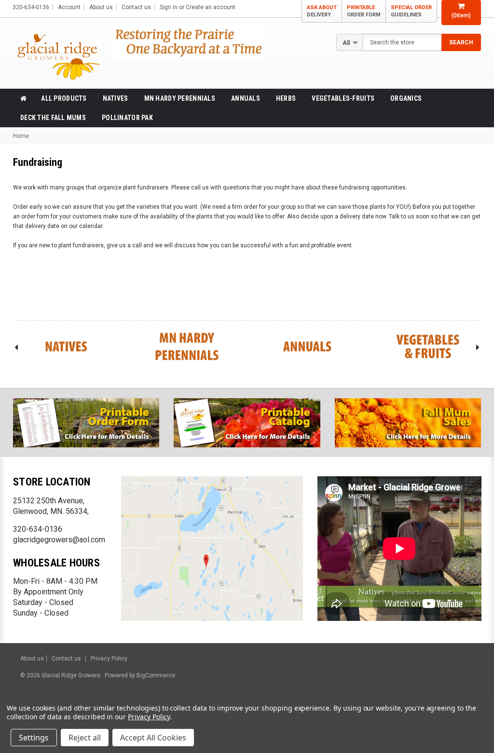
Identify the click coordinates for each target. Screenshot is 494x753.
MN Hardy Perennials (179, 98)
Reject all (85, 737)
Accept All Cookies (153, 737)
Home (21, 136)
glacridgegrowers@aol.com (59, 539)
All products (63, 98)
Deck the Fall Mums (53, 117)
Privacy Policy (109, 658)
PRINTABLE (364, 11)
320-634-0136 (37, 529)
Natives (115, 98)
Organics (406, 98)
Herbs (286, 98)
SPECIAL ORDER (411, 11)
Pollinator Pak (127, 117)
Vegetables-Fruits (343, 98)
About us (101, 7)
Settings (34, 737)
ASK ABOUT (322, 11)
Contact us (136, 7)
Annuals (245, 98)
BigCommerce (155, 675)
